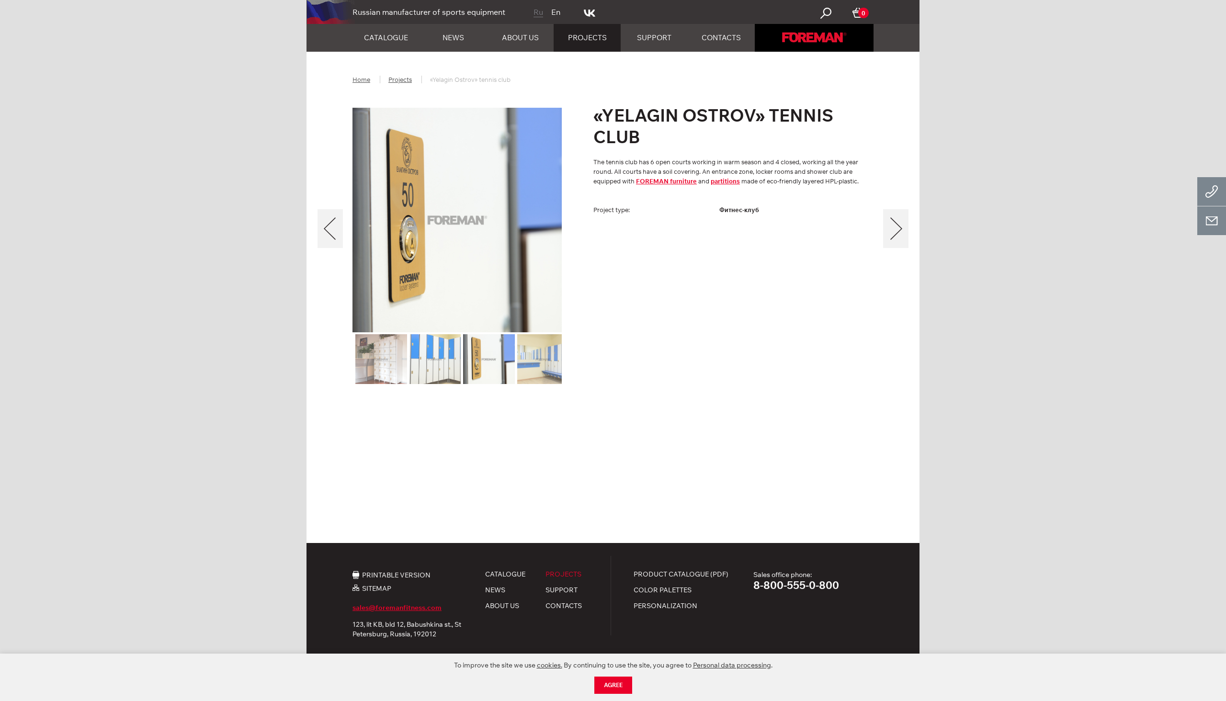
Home (361, 79)
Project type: (611, 210)
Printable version (396, 574)
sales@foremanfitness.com (397, 607)
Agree (613, 685)
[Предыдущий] (330, 228)
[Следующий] (895, 228)
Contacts (721, 37)
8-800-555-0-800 (796, 585)
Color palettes (663, 590)
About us (520, 37)
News (453, 37)
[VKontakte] (590, 12)
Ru (538, 12)
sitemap (376, 588)
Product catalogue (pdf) (681, 574)
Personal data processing (732, 665)
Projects (587, 37)
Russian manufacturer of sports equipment (428, 12)
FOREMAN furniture (666, 181)
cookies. (549, 665)
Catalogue (386, 37)
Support (654, 37)
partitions (725, 181)
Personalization (665, 605)
